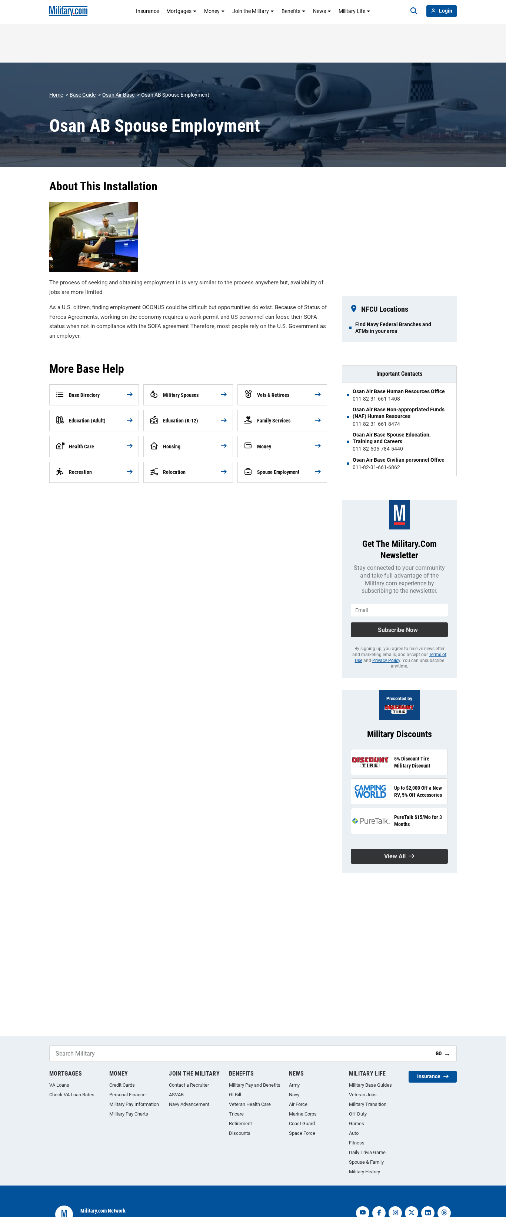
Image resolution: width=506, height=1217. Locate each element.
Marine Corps (303, 1114)
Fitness (356, 1143)
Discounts (239, 1133)
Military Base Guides (370, 1085)
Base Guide (83, 95)
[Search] (414, 11)
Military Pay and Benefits (254, 1085)
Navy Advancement (189, 1104)
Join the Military (250, 11)
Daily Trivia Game (367, 1152)
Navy (294, 1094)
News (319, 11)
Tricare (236, 1114)
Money (212, 11)
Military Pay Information (134, 1104)
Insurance (147, 11)
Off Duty (358, 1114)
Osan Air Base (118, 95)
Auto (354, 1133)
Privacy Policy (386, 660)
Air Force (298, 1104)
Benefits (291, 11)
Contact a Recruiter (189, 1085)
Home (56, 95)
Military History (364, 1171)
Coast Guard (302, 1123)
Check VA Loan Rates (71, 1094)
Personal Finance (127, 1094)
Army (294, 1085)
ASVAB (176, 1094)
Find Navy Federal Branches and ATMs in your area (393, 327)
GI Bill (235, 1094)
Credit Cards (122, 1085)
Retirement (240, 1123)
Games (356, 1123)
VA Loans (59, 1085)
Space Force (302, 1133)
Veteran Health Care (250, 1104)
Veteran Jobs (363, 1094)
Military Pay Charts (128, 1114)
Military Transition (367, 1104)
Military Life (352, 11)
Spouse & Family (366, 1162)
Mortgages (179, 11)
